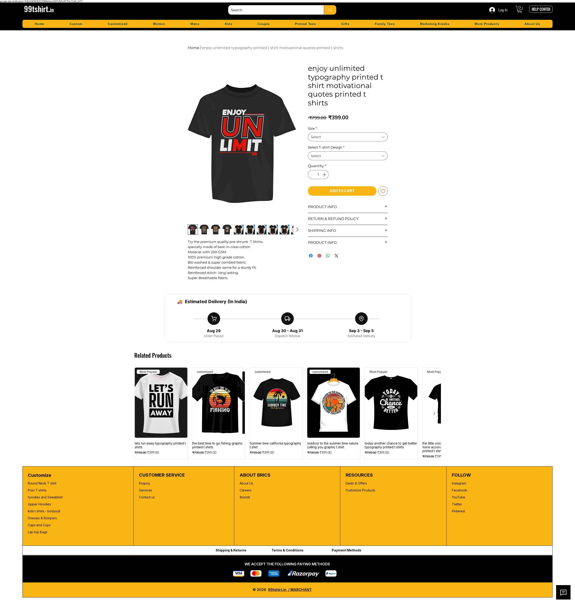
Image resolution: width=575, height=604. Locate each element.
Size (312, 128)
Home (193, 48)
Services (145, 490)
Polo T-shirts (37, 490)
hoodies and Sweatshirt (45, 497)
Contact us (147, 497)
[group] (287, 413)
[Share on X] (336, 255)
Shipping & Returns (231, 550)
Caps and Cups (39, 525)
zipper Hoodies (39, 504)
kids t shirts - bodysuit (44, 511)
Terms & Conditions (287, 550)
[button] (520, 9)
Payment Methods (346, 550)
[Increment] (325, 174)
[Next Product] (434, 413)
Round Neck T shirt (42, 483)
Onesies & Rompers (42, 518)
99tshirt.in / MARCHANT (290, 589)
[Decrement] (312, 174)
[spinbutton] (318, 174)
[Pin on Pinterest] (319, 255)
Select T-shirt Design (326, 147)
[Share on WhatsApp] (328, 255)
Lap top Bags (37, 532)
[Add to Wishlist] (383, 191)
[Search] (330, 10)
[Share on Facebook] (311, 255)
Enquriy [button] (144, 483)
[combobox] (348, 137)
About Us (246, 483)
